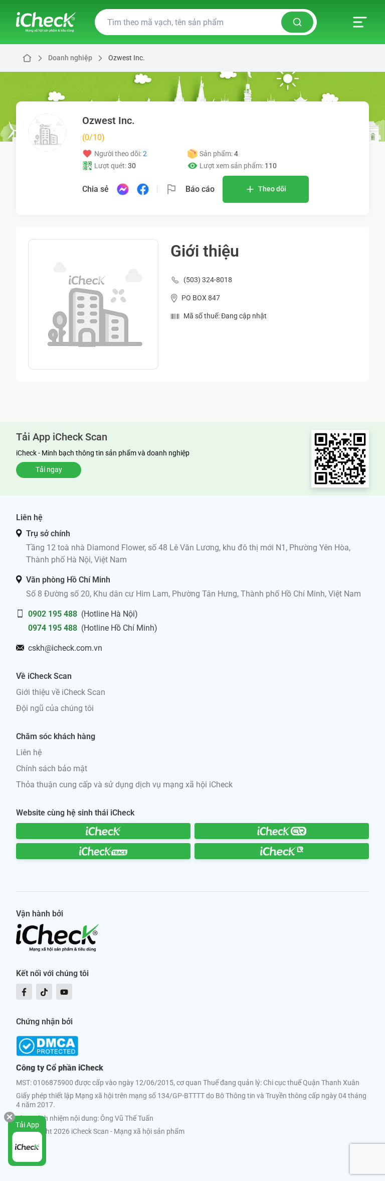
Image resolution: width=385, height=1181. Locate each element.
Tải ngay (49, 469)
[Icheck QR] (282, 831)
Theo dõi (272, 189)
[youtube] (64, 992)
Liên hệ (29, 752)
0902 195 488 (52, 614)
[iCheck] (103, 831)
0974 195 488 (52, 628)
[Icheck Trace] (103, 851)
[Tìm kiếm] (297, 22)
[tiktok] (44, 992)
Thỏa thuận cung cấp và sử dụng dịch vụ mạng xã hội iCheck (124, 784)
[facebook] (24, 992)
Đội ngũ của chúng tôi (55, 708)
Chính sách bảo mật (51, 768)
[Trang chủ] (46, 22)
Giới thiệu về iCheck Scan (60, 692)
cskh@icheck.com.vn (65, 648)
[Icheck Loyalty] (282, 851)
